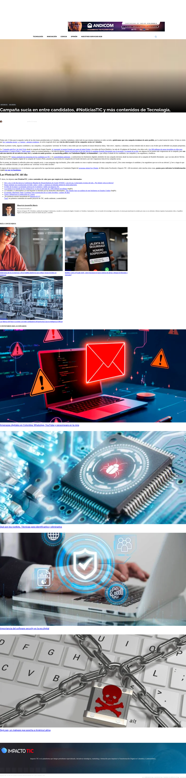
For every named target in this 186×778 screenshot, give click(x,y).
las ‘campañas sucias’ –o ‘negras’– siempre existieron (21, 142)
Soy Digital (12, 104)
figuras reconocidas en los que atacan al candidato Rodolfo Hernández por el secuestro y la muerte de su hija (101, 151)
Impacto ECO (35, 196)
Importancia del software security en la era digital (24, 628)
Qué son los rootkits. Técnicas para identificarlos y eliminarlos (31, 527)
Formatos (68, 270)
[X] (3, 132)
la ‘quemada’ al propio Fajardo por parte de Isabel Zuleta (71, 149)
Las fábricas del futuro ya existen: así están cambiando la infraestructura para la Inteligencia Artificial (31, 321)
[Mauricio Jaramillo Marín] (1, 122)
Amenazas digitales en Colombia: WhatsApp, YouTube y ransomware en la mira (39, 425)
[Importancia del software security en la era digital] (93, 579)
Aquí (6, 198)
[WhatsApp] (26, 132)
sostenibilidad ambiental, (62, 157)
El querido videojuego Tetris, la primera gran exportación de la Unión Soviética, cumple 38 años (37, 192)
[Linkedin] (139, 17)
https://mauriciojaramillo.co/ (24, 208)
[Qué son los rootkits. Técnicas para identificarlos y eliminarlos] (93, 477)
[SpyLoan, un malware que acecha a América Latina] (93, 680)
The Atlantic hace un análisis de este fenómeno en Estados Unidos (88, 191)
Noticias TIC (4, 104)
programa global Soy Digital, (88, 168)
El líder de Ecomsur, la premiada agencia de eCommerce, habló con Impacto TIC (31, 187)
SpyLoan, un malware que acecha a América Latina (25, 730)
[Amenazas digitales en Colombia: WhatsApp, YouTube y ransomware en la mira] (93, 375)
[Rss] (151, 17)
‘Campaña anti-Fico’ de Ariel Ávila (14, 149)
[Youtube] (142, 17)
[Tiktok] (145, 17)
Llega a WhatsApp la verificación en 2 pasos (19, 194)
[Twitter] (137, 17)
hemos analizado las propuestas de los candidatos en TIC (31, 157)
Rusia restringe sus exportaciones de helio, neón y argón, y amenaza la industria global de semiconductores (40, 185)
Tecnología (4, 319)
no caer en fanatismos (13, 170)
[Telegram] (34, 132)
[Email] (42, 132)
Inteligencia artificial (7, 270)
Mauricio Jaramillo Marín (14, 122)
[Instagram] (134, 17)
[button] (155, 36)
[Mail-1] (148, 17)
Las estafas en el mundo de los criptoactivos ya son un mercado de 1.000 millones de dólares (35, 189)
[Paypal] (29, 216)
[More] (50, 132)
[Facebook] (131, 17)
